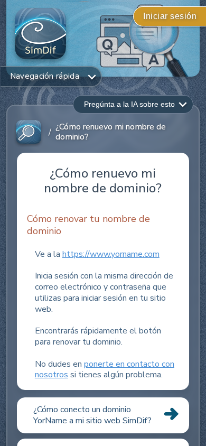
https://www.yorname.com (111, 254)
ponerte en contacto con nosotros (104, 369)
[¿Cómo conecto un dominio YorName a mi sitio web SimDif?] (103, 433)
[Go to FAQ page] (28, 132)
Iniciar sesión (169, 16)
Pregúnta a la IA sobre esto (129, 104)
